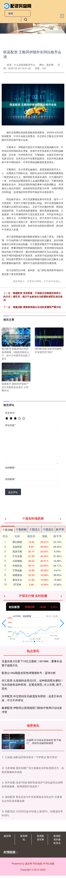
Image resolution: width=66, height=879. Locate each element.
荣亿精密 (17, 542)
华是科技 (17, 565)
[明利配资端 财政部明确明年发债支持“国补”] (49, 336)
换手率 (60, 529)
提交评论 (13, 492)
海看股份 (17, 575)
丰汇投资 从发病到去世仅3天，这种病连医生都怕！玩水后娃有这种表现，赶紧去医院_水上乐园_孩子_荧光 (32, 684)
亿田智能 (17, 560)
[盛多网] (18, 5)
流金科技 (17, 546)
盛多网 (7, 835)
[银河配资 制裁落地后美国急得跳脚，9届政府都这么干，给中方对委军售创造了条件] (16, 336)
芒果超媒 (17, 570)
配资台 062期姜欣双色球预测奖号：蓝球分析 (29, 673)
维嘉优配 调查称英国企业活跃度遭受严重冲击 (37, 307)
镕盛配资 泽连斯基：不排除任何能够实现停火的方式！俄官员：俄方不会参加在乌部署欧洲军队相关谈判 (33, 296)
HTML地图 (48, 863)
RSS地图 (37, 863)
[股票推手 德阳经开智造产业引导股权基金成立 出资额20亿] (16, 371)
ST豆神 (17, 584)
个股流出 (48, 529)
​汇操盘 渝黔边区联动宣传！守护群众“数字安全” (31, 757)
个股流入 (34, 529)
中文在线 (17, 556)
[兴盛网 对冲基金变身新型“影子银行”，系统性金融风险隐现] (13, 741)
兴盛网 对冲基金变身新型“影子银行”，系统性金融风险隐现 (43, 741)
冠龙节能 (17, 551)
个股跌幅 (21, 529)
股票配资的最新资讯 (57, 839)
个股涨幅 (7, 530)
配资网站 (23, 837)
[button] (4, 623)
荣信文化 (17, 579)
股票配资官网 (40, 837)
